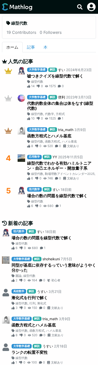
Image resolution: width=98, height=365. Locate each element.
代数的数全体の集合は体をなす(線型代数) (60, 106)
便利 (61, 97)
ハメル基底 (69, 141)
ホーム (12, 47)
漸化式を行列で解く (30, 297)
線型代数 (37, 81)
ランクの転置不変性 (30, 352)
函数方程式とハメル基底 (49, 135)
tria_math (65, 130)
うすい (42, 291)
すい (61, 70)
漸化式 (41, 303)
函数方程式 (52, 141)
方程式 (60, 114)
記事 (31, 47)
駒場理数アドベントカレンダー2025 (69, 174)
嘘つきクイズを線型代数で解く (55, 75)
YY (55, 157)
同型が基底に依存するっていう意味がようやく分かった (54, 268)
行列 (32, 303)
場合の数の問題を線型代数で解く (57, 195)
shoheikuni (51, 259)
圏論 (19, 276)
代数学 (49, 114)
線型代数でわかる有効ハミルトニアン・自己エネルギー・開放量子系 (59, 166)
